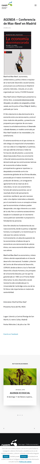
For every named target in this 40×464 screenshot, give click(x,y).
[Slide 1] (18, 415)
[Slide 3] (22, 415)
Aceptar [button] (6, 456)
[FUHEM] (6, 5)
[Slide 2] (20, 415)
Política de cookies (25, 462)
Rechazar (24, 456)
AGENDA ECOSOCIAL (20, 393)
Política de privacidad (32, 444)
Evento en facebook (10, 334)
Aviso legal (21, 444)
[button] (35, 5)
